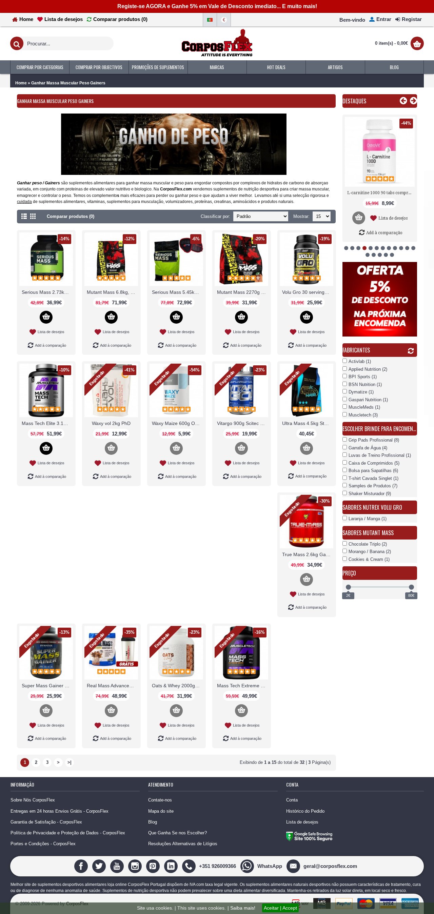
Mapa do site (161, 811)
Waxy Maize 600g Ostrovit (177, 423)
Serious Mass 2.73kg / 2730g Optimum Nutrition (47, 292)
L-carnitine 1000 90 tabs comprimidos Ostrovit (381, 192)
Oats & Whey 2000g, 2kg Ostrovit (177, 685)
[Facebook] (82, 865)
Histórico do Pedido (305, 811)
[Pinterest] (153, 865)
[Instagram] (135, 865)
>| (69, 762)
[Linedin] (171, 865)
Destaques (354, 101)
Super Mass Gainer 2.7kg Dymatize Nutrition (47, 685)
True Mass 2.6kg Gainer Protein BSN (307, 554)
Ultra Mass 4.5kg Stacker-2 (307, 423)
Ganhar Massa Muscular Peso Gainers (68, 83)
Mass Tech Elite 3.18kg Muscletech (47, 423)
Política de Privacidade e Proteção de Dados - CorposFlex (68, 832)
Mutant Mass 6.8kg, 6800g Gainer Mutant (112, 292)
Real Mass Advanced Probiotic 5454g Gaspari (112, 685)
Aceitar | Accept (280, 908)
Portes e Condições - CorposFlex (43, 843)
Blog (152, 822)
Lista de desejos (302, 822)
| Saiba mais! (241, 908)
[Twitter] (99, 865)
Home (21, 83)
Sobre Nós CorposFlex (33, 800)
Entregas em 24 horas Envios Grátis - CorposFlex (59, 811)
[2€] (348, 587)
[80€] (411, 587)
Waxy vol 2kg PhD (111, 423)
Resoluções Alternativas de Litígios (182, 843)
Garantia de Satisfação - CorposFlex (46, 822)
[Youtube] (117, 865)
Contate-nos (160, 800)
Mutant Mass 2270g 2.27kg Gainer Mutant (242, 292)
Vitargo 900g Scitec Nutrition (242, 423)
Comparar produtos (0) (70, 216)
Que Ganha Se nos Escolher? (177, 832)
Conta (292, 800)
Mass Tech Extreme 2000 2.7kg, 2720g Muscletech (242, 685)
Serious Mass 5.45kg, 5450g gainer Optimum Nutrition (177, 292)
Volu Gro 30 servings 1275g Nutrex (307, 292)
